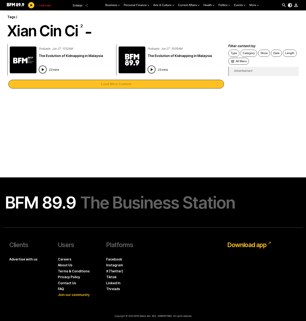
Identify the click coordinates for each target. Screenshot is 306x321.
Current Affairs (187, 5)
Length (289, 53)
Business (111, 5)
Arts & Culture (162, 5)
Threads (113, 289)
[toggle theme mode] (289, 5)
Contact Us (67, 283)
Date (276, 53)
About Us (65, 265)
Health (207, 5)
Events (238, 5)
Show (264, 53)
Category (249, 53)
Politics (223, 5)
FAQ (61, 289)
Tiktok (111, 277)
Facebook (114, 259)
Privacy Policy (69, 277)
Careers (64, 259)
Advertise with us (23, 259)
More (252, 5)
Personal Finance (135, 5)
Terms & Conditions (74, 271)
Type (234, 53)
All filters (241, 61)
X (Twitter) (114, 271)
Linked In (113, 283)
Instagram (114, 265)
